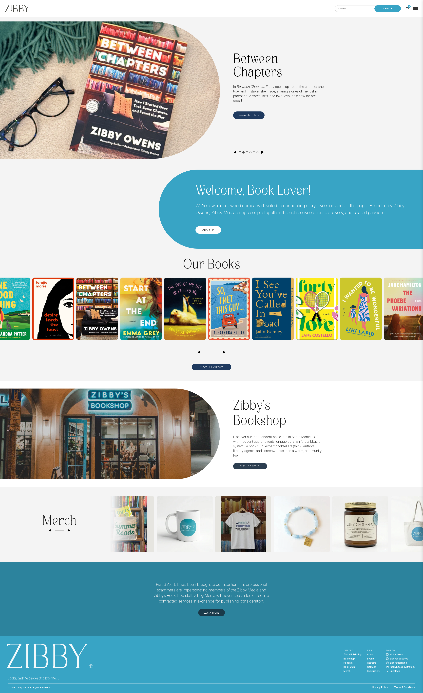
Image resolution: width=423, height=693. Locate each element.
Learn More (246, 117)
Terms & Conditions (404, 687)
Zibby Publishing (353, 654)
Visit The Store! (250, 466)
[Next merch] (69, 530)
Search (387, 8)
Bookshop (349, 658)
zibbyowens (396, 654)
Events (370, 658)
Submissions (374, 671)
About (370, 654)
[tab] (240, 152)
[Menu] (415, 8)
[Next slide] (262, 152)
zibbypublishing (398, 662)
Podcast (348, 662)
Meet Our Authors (211, 367)
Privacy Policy (380, 687)
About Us (208, 230)
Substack (395, 671)
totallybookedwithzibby (402, 666)
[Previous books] (198, 352)
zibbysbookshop (399, 658)
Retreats (371, 662)
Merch (347, 671)
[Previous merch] (50, 530)
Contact (371, 666)
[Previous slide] (234, 152)
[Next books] (224, 352)
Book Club (349, 666)
